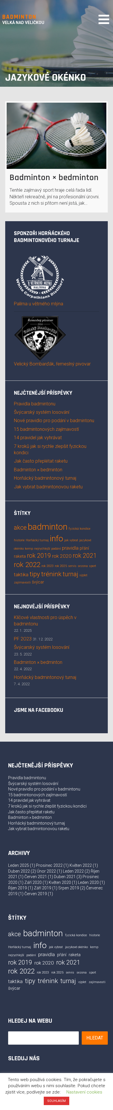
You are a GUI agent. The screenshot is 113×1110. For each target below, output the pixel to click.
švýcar (38, 582)
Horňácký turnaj (37, 540)
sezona (83, 566)
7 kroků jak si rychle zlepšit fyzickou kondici (47, 806)
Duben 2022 (19, 871)
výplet (83, 575)
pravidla (70, 548)
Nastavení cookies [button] (84, 1092)
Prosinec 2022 (49, 865)
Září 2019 (42, 888)
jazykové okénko (76, 947)
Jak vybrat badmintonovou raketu (48, 487)
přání (84, 548)
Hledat (94, 1038)
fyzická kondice (79, 529)
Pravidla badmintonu (34, 404)
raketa (20, 556)
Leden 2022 (73, 871)
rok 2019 (39, 555)
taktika (21, 574)
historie (19, 540)
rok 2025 (61, 566)
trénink (51, 574)
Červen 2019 (35, 893)
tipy (35, 574)
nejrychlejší (42, 549)
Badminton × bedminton (54, 177)
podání (56, 549)
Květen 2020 (60, 882)
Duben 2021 (65, 876)
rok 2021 (85, 555)
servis (72, 566)
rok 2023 (47, 566)
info (56, 538)
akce (20, 527)
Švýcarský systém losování (41, 412)
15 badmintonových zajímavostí (46, 429)
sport (92, 566)
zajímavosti (22, 582)
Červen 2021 (35, 876)
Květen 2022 (81, 865)
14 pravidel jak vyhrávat (38, 437)
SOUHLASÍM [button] (56, 1101)
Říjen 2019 (17, 888)
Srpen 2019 (68, 888)
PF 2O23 (23, 639)
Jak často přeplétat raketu (41, 461)
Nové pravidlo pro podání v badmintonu (54, 420)
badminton (48, 527)
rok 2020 (62, 556)
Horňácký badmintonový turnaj (45, 478)
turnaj (70, 574)
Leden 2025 (18, 865)
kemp (29, 549)
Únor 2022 (46, 871)
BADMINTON (19, 17)
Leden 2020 (88, 882)
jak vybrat (71, 540)
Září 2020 (33, 882)
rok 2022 (27, 565)
